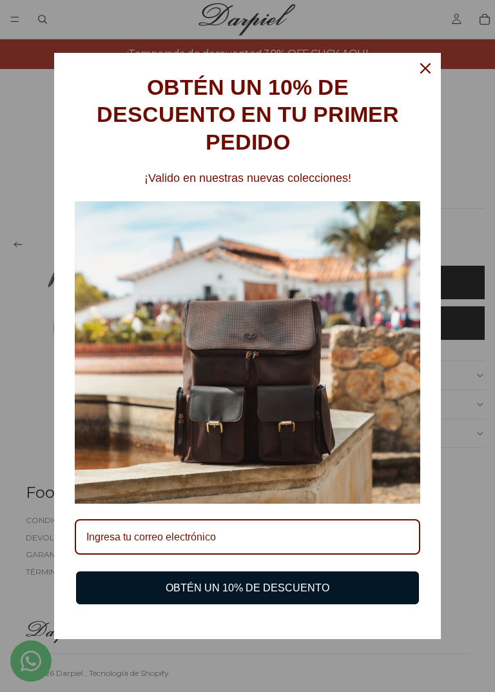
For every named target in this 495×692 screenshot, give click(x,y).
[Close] (425, 68)
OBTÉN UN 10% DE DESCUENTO (247, 587)
